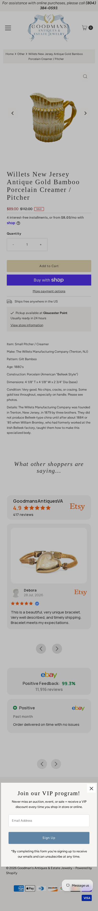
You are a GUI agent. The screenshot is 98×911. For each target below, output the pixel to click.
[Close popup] (91, 788)
